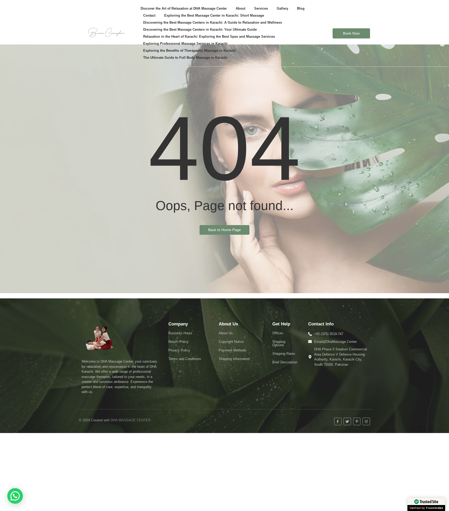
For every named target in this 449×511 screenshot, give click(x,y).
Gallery (282, 8)
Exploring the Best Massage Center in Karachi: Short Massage (214, 15)
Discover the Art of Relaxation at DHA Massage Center (184, 8)
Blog (301, 8)
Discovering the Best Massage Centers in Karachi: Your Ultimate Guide (200, 29)
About (240, 8)
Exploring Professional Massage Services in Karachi (185, 43)
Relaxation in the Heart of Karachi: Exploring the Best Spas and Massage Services (209, 36)
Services (261, 8)
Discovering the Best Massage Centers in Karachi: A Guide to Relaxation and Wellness (212, 22)
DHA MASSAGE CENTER (130, 420)
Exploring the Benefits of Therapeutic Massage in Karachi (189, 51)
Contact (149, 15)
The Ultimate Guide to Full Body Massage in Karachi (185, 58)
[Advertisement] (224, 472)
